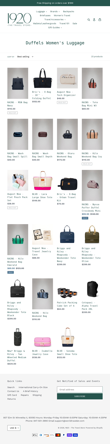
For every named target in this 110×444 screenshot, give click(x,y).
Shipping (37, 395)
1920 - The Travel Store (75, 428)
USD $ (13, 428)
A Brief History (30, 391)
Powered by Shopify (94, 428)
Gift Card (12, 395)
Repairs (25, 395)
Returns (11, 399)
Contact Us (13, 391)
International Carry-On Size (33, 387)
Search (11, 387)
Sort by (10, 57)
